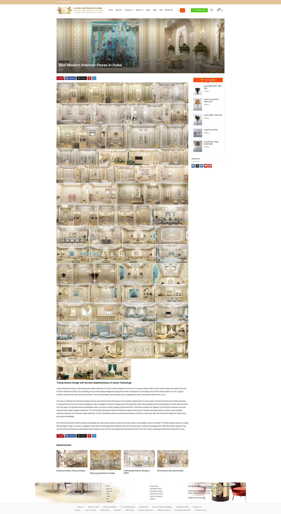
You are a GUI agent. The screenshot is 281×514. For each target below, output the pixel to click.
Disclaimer (117, 510)
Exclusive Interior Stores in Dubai (71, 471)
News (148, 10)
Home (111, 10)
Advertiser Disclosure (145, 510)
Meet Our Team (93, 507)
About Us (119, 10)
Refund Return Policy (156, 494)
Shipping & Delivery (156, 491)
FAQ (160, 10)
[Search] (182, 10)
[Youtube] (206, 166)
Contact (77, 510)
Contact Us (169, 10)
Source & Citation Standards (162, 507)
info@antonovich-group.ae (196, 498)
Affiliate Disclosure (164, 510)
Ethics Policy (144, 507)
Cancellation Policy (156, 489)
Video (155, 10)
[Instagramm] (201, 166)
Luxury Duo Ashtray (211, 130)
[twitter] (197, 166)
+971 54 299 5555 (63, 2)
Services (139, 10)
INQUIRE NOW (200, 10)
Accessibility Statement (183, 510)
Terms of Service (90, 510)
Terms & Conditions (156, 496)
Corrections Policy (182, 507)
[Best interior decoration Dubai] (172, 452)
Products (128, 10)
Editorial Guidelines (109, 507)
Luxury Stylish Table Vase (213, 115)
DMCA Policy (129, 510)
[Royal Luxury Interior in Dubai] (105, 452)
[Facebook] (193, 166)
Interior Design (67, 21)
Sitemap (152, 499)
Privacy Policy (154, 486)
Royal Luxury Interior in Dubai (102, 473)
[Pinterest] (210, 166)
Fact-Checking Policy (128, 507)
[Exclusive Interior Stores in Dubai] (72, 452)
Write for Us (197, 507)
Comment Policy (200, 510)
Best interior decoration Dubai (170, 471)
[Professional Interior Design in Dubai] (139, 452)
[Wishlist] (212, 10)
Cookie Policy (105, 510)
